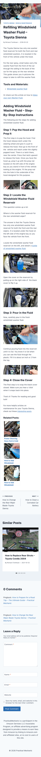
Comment (9, 644)
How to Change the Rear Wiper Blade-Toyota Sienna (9, 502)
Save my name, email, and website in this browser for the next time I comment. (21, 702)
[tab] (16, 573)
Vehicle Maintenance (24, 23)
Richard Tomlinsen (11, 42)
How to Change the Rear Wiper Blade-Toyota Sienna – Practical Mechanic (19, 618)
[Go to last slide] (6, 549)
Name (7, 675)
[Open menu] (36, 4)
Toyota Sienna (8, 23)
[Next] (35, 549)
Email (7, 685)
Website (7, 695)
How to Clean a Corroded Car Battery (31, 501)
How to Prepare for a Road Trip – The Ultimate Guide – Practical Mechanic (19, 600)
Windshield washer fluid (17, 89)
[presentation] (20, 539)
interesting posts (24, 411)
